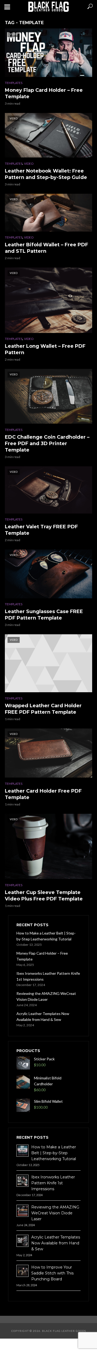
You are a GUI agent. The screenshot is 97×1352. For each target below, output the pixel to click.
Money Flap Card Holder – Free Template (44, 93)
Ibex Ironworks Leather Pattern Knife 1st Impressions (48, 976)
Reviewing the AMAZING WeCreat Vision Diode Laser (46, 996)
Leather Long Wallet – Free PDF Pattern (45, 349)
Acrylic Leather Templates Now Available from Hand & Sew (42, 1016)
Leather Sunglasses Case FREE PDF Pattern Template (44, 615)
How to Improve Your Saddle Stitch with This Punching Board (52, 1273)
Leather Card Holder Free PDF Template (43, 794)
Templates (13, 83)
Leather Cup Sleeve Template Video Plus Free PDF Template (44, 895)
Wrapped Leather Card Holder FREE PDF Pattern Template (43, 709)
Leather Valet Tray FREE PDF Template (41, 530)
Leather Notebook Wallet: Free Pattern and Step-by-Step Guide (46, 174)
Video (29, 164)
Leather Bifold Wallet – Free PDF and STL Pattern (46, 248)
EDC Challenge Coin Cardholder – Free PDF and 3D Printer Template (47, 443)
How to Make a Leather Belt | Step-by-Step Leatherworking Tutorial (46, 936)
